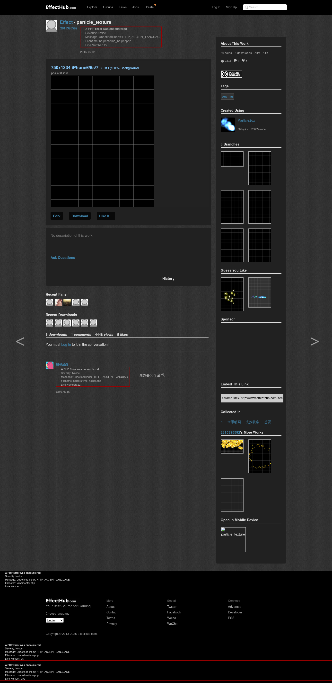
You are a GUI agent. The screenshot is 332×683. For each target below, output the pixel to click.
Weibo (171, 617)
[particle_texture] (232, 159)
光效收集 (252, 421)
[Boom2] (232, 294)
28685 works (259, 129)
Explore (92, 7)
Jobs (135, 7)
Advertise (234, 606)
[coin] (259, 245)
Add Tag (227, 96)
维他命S (62, 364)
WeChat (172, 623)
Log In (216, 7)
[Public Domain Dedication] (231, 76)
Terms (110, 617)
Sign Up (231, 7)
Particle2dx (246, 120)
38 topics (243, 129)
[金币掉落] (259, 207)
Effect (66, 22)
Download (79, 215)
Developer (235, 612)
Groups (108, 7)
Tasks (123, 7)
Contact (111, 612)
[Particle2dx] (228, 125)
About (110, 606)
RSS (231, 617)
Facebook (174, 612)
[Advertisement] (245, 350)
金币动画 (234, 421)
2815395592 (68, 28)
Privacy (111, 623)
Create (149, 7)
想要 (267, 421)
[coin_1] (232, 245)
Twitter (171, 606)
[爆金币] (232, 495)
